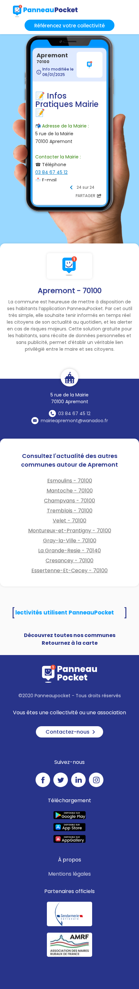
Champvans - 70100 (69, 500)
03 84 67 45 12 (74, 413)
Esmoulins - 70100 (69, 480)
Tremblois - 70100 (69, 510)
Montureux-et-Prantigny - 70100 (69, 530)
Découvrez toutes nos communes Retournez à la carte (69, 639)
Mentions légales (69, 874)
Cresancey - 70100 (69, 560)
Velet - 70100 (69, 520)
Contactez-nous (68, 732)
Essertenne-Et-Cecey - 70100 (69, 570)
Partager (85, 195)
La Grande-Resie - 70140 (69, 550)
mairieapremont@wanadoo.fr (74, 420)
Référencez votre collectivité (69, 25)
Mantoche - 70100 (70, 490)
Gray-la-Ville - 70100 (69, 540)
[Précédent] (71, 187)
